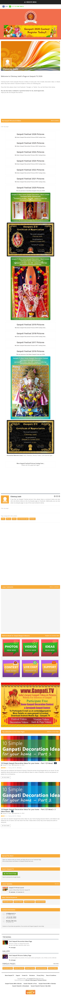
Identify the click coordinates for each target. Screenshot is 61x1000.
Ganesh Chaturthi (29, 901)
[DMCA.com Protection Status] (30, 990)
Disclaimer (32, 975)
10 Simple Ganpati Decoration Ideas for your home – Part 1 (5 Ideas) (27, 763)
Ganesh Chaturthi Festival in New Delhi (41, 986)
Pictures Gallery (18, 901)
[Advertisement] (30, 106)
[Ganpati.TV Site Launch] (5, 889)
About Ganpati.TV (9, 975)
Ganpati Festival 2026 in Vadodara (47, 983)
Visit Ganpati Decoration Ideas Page (20, 941)
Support (18, 975)
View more (57, 883)
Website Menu (31, 2)
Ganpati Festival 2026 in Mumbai (13, 983)
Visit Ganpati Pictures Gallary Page (20, 955)
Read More (7, 777)
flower (14, 518)
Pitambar (32, 518)
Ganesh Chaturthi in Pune (30, 983)
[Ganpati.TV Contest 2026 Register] (30, 25)
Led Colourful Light (23, 518)
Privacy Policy (40, 975)
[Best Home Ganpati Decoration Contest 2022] (30, 683)
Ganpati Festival (40, 901)
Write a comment (54, 586)
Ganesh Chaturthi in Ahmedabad (20, 986)
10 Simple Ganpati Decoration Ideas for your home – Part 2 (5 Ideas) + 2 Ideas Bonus (28, 810)
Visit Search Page (10, 873)
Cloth (3, 518)
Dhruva (8, 518)
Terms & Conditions (51, 975)
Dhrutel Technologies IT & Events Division (36, 980)
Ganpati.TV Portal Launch (16, 888)
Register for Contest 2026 (52, 635)
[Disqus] (30, 610)
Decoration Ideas (7, 901)
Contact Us (24, 975)
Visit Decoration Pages (53, 731)
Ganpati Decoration (41, 968)
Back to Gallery (55, 120)
